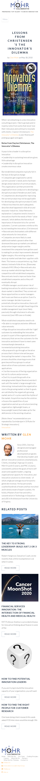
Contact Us (24, 760)
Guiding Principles (32, 756)
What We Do (15, 758)
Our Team (21, 756)
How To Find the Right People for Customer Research (16, 707)
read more (10, 568)
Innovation (6, 427)
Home (3, 756)
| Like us (5, 772)
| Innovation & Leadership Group (14, 766)
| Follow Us (6, 762)
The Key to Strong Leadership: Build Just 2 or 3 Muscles (19, 546)
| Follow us (6, 769)
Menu (5, 19)
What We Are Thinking (11, 760)
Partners (25, 758)
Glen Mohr (14, 57)
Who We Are (12, 756)
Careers (6, 758)
